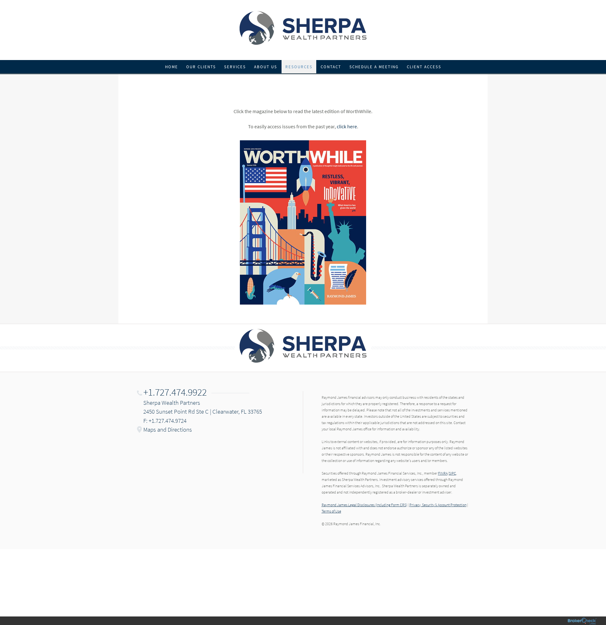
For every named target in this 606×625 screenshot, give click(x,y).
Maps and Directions (167, 429)
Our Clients (201, 67)
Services (235, 67)
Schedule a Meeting (374, 67)
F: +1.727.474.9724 (165, 420)
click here (347, 126)
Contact (331, 67)
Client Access (424, 67)
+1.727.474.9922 (175, 392)
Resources (298, 67)
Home (171, 67)
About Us (265, 67)
